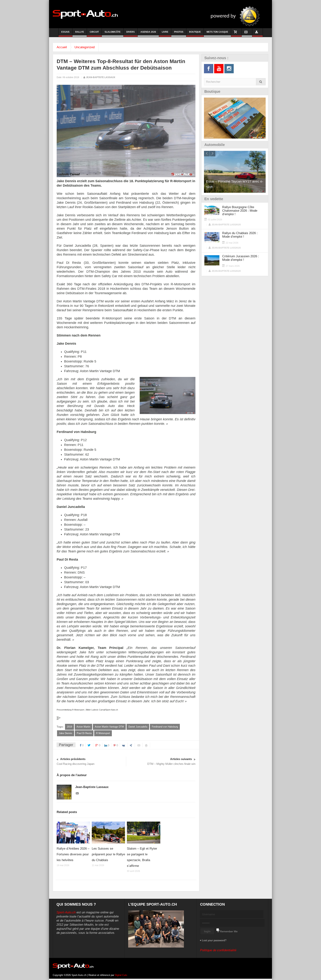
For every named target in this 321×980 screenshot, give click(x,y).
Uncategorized (84, 47)
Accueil (62, 47)
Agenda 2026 (148, 32)
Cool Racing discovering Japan (75, 761)
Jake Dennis (65, 733)
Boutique (195, 32)
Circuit (94, 32)
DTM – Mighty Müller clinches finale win (171, 761)
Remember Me (229, 931)
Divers (130, 32)
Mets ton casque (217, 32)
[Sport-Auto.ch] (85, 14)
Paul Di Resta (84, 733)
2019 (69, 726)
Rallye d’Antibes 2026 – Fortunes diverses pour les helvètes (73, 854)
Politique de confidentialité (218, 950)
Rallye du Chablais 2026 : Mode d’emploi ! (240, 234)
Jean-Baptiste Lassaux (100, 77)
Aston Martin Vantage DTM (109, 726)
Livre (165, 32)
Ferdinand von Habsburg (165, 726)
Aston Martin (83, 726)
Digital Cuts (121, 975)
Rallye (79, 32)
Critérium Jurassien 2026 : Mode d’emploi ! (240, 258)
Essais (65, 32)
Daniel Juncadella (137, 726)
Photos (178, 32)
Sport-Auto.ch (66, 912)
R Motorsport (103, 733)
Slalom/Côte (113, 32)
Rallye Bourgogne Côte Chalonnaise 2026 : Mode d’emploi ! (239, 210)
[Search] (261, 81)
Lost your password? (214, 940)
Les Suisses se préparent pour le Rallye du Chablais (108, 854)
